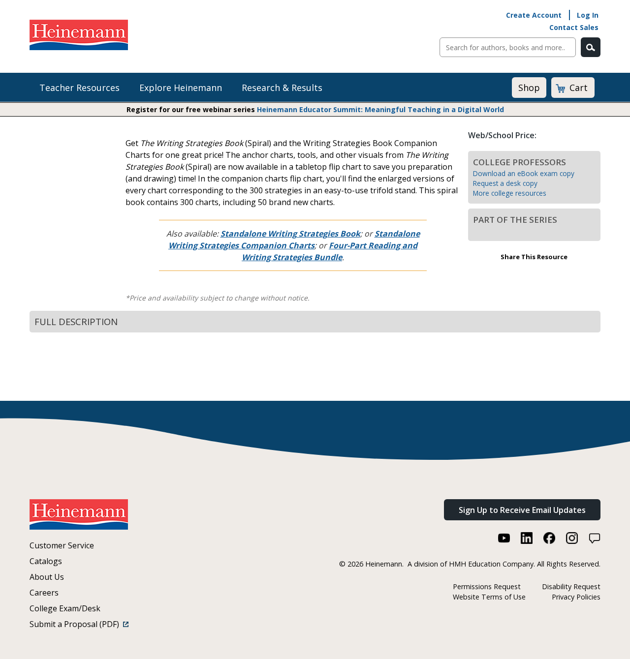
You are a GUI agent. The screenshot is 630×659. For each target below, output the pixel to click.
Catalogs (46, 561)
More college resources (509, 193)
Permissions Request (487, 586)
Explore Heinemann (180, 87)
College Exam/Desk (65, 608)
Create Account (534, 15)
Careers (44, 592)
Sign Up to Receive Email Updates (522, 510)
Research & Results (282, 87)
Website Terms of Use (489, 596)
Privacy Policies (576, 596)
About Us (47, 576)
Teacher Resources (79, 87)
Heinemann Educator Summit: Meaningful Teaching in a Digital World (380, 109)
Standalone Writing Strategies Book (290, 233)
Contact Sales (573, 27)
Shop (529, 87)
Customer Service (62, 545)
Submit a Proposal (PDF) (76, 624)
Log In (587, 15)
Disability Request (571, 586)
